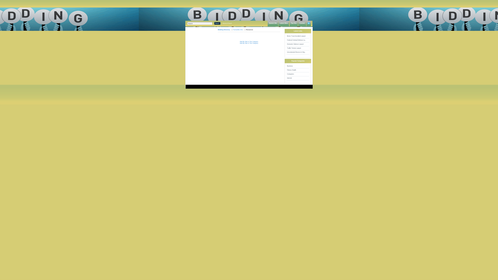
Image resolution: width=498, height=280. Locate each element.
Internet (289, 78)
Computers (290, 74)
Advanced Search (227, 23)
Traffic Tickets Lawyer (294, 48)
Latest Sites (284, 23)
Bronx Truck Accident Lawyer (296, 36)
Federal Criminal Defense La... (296, 40)
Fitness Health (291, 70)
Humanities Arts (238, 29)
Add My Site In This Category (249, 41)
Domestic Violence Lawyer (295, 44)
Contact (302, 23)
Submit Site (273, 23)
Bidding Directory (224, 29)
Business (290, 66)
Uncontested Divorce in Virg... (296, 52)
